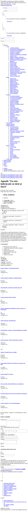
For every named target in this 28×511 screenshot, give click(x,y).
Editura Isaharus (10, 125)
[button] (15, 9)
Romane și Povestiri (15, 70)
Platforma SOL (7, 495)
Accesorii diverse (14, 100)
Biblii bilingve (13, 85)
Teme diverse (13, 74)
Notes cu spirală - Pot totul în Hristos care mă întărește (12, 383)
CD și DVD (9, 122)
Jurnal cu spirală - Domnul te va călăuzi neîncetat (11, 277)
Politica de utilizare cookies (10, 488)
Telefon (2, 439)
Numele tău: (3, 419)
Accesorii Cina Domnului (16, 97)
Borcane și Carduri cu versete (17, 131)
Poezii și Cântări (14, 66)
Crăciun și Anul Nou (15, 149)
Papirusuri (12, 116)
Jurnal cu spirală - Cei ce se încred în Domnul (10, 403)
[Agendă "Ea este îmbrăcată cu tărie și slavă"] (12, 174)
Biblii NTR (13, 88)
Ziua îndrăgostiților (14, 157)
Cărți (11, 135)
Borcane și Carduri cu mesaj (17, 104)
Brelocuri (12, 105)
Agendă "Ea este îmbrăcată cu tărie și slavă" (13, 212)
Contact (5, 165)
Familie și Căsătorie (14, 53)
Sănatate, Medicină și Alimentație (18, 72)
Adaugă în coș (4, 205)
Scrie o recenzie (10, 190)
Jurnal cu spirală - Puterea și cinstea (8, 297)
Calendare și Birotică (15, 132)
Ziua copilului (13, 156)
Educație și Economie (15, 51)
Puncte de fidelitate (8, 490)
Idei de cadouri (10, 145)
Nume (2, 436)
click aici (9, 4)
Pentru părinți (13, 65)
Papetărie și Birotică (15, 114)
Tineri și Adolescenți (15, 76)
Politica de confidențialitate (10, 486)
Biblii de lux (13, 81)
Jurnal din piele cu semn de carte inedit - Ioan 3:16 (11, 287)
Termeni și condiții (8, 487)
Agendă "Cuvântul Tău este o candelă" (9, 352)
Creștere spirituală (14, 47)
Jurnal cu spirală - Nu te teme (7, 374)
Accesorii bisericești (15, 96)
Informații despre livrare (9, 483)
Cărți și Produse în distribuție (17, 136)
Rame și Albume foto (15, 120)
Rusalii (12, 153)
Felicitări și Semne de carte (16, 110)
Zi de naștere (13, 155)
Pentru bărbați (13, 62)
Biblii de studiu (13, 82)
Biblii (8, 77)
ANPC (5, 494)
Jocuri (11, 140)
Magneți (12, 113)
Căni (11, 133)
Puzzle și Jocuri (14, 118)
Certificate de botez (14, 137)
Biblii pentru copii (14, 90)
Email (2, 437)
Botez (11, 148)
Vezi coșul (9, 21)
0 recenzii (3, 190)
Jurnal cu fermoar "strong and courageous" (10, 268)
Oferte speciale (7, 161)
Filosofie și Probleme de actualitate (18, 54)
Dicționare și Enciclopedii (16, 50)
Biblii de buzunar (14, 80)
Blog (5, 164)
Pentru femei (13, 64)
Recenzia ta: (3, 426)
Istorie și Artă (13, 55)
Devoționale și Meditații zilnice (17, 49)
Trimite (2, 433)
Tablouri (12, 144)
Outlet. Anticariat (11, 124)
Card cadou (9, 159)
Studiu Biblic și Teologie (16, 73)
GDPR (5, 491)
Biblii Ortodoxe (14, 89)
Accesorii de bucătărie (15, 98)
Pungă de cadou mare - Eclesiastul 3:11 (12, 221)
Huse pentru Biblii (14, 112)
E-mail (2, 453)
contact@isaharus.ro (8, 500)
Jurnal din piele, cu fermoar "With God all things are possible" (14, 330)
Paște (11, 152)
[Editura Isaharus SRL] (6, 5)
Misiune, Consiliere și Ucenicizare (18, 58)
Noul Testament (14, 93)
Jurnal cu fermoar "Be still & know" (8, 320)
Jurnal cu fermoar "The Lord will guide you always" (12, 340)
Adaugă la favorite (5, 207)
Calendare (12, 106)
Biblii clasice (13, 78)
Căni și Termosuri (14, 108)
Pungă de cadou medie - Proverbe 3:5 (11, 217)
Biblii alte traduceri (14, 84)
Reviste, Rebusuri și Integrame (17, 69)
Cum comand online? (9, 484)
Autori (5, 163)
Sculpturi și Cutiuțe (14, 121)
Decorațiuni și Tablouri (15, 109)
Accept (14, 4)
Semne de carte (13, 143)
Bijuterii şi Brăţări (14, 102)
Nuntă (11, 151)
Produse (8, 94)
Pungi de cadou (14, 117)
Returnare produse (8, 492)
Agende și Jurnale (14, 101)
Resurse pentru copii (15, 68)
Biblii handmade (14, 86)
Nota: (2, 429)
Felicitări (12, 139)
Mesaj (2, 443)
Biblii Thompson (14, 92)
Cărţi (8, 46)
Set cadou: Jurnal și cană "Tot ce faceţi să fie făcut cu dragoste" (14, 393)
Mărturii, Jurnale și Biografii (17, 57)
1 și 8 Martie (13, 147)
